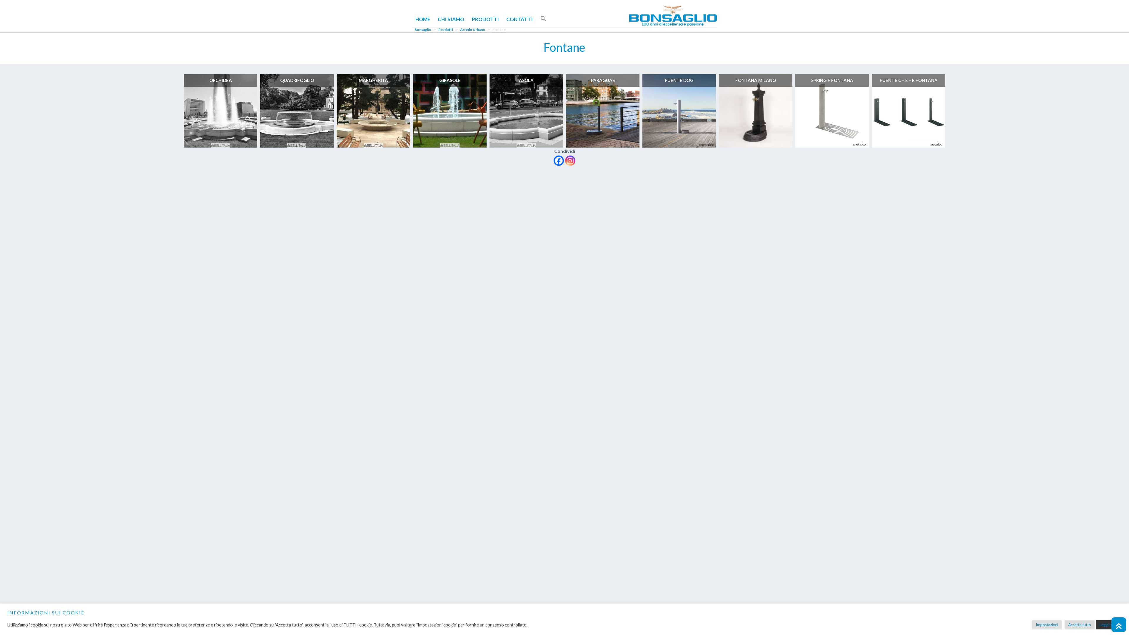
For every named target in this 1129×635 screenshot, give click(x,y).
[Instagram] (570, 161)
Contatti (519, 19)
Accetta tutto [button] (1079, 624)
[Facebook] (559, 161)
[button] (543, 19)
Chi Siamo (451, 19)
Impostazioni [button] (1047, 624)
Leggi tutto (1109, 624)
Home (422, 19)
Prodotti (485, 19)
